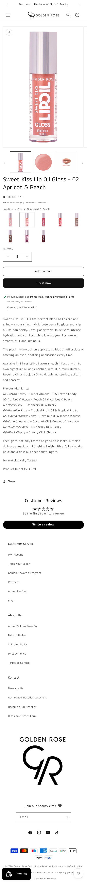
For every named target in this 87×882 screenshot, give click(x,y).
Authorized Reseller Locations (27, 698)
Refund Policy (17, 635)
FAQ (10, 601)
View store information (22, 308)
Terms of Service (19, 663)
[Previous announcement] (7, 4)
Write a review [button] (43, 524)
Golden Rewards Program (24, 573)
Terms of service (44, 872)
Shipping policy (65, 872)
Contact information (45, 878)
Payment (14, 582)
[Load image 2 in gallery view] (43, 162)
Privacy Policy (17, 654)
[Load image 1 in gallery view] (20, 162)
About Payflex (17, 591)
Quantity (8, 249)
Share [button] (11, 481)
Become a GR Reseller (22, 707)
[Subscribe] (66, 817)
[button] (8, 14)
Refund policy (74, 866)
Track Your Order (19, 564)
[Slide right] (82, 163)
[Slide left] (4, 163)
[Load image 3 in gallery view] (66, 162)
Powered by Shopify (53, 866)
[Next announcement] (79, 4)
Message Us (15, 688)
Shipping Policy (18, 645)
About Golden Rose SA (22, 626)
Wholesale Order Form (22, 716)
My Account (15, 555)
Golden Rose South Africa (27, 866)
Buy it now (43, 283)
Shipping (20, 202)
